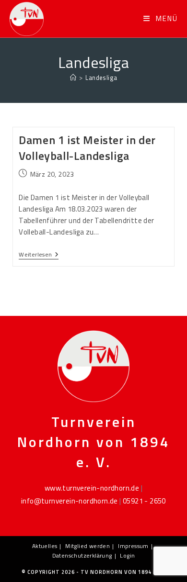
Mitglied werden (87, 545)
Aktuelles (45, 545)
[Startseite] (73, 77)
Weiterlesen (38, 255)
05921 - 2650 (144, 500)
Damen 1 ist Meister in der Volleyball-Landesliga (87, 148)
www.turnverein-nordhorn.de (92, 487)
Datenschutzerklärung (82, 555)
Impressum (133, 545)
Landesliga (101, 77)
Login (127, 555)
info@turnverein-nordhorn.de (69, 500)
